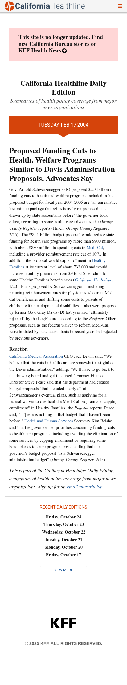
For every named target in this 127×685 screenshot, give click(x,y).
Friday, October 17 (63, 554)
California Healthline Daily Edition (63, 87)
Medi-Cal (95, 247)
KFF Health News (39, 50)
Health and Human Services (48, 421)
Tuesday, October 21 (63, 539)
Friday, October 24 (63, 517)
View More (63, 570)
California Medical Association (36, 356)
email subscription (85, 486)
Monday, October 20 (64, 547)
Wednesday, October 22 (63, 532)
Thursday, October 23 (63, 524)
